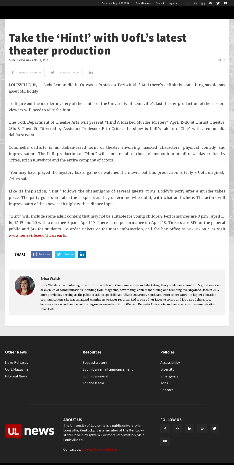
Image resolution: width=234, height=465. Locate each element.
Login (171, 3)
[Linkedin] (202, 3)
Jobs (164, 383)
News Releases (143, 3)
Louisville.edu (73, 439)
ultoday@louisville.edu (99, 449)
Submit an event (95, 376)
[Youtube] (225, 3)
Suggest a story (95, 362)
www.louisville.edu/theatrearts (37, 235)
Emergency (169, 376)
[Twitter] (218, 3)
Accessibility (170, 362)
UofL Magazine (16, 369)
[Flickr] (195, 3)
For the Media (93, 383)
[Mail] (210, 3)
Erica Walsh (20, 60)
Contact (160, 3)
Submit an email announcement (108, 369)
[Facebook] (187, 3)
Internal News (16, 376)
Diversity (167, 369)
